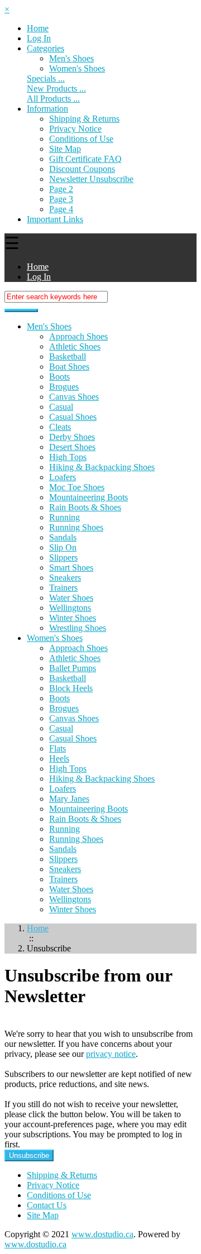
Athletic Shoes (74, 346)
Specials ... (46, 78)
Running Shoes (76, 527)
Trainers (63, 587)
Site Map (65, 149)
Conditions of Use (81, 138)
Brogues (64, 386)
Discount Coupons (82, 169)
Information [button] (47, 108)
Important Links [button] (55, 219)
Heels (59, 758)
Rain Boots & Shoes (85, 507)
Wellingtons (70, 607)
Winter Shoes (72, 618)
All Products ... (53, 98)
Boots (59, 376)
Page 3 (61, 199)
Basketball (67, 356)
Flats (57, 748)
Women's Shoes (77, 68)
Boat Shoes (69, 366)
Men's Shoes (71, 58)
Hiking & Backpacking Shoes (102, 467)
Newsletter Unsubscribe (91, 179)
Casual (61, 406)
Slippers (63, 557)
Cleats (60, 427)
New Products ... (56, 88)
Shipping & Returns (84, 118)
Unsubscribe (29, 1155)
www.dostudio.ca (102, 1234)
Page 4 (61, 209)
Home (38, 28)
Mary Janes (69, 798)
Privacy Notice (75, 128)
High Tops (68, 457)
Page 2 (61, 189)
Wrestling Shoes (77, 628)
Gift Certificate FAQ (85, 159)
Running (64, 517)
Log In (39, 38)
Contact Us (46, 1205)
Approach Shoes (78, 336)
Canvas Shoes (74, 396)
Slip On (62, 547)
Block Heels (71, 688)
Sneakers (65, 577)
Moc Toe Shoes (76, 487)
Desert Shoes (72, 447)
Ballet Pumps (72, 668)
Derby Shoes (72, 437)
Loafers (62, 477)
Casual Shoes (73, 417)
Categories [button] (45, 48)
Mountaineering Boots (88, 497)
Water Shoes (71, 597)
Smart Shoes (71, 567)
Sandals (62, 537)
